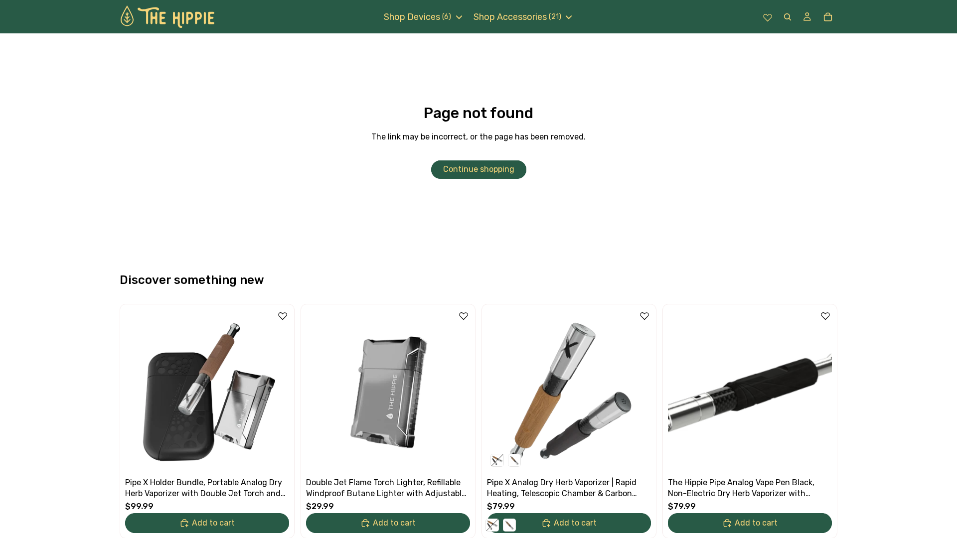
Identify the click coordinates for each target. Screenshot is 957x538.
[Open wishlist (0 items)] (768, 17)
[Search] (787, 16)
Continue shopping (478, 169)
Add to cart (213, 523)
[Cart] (827, 17)
